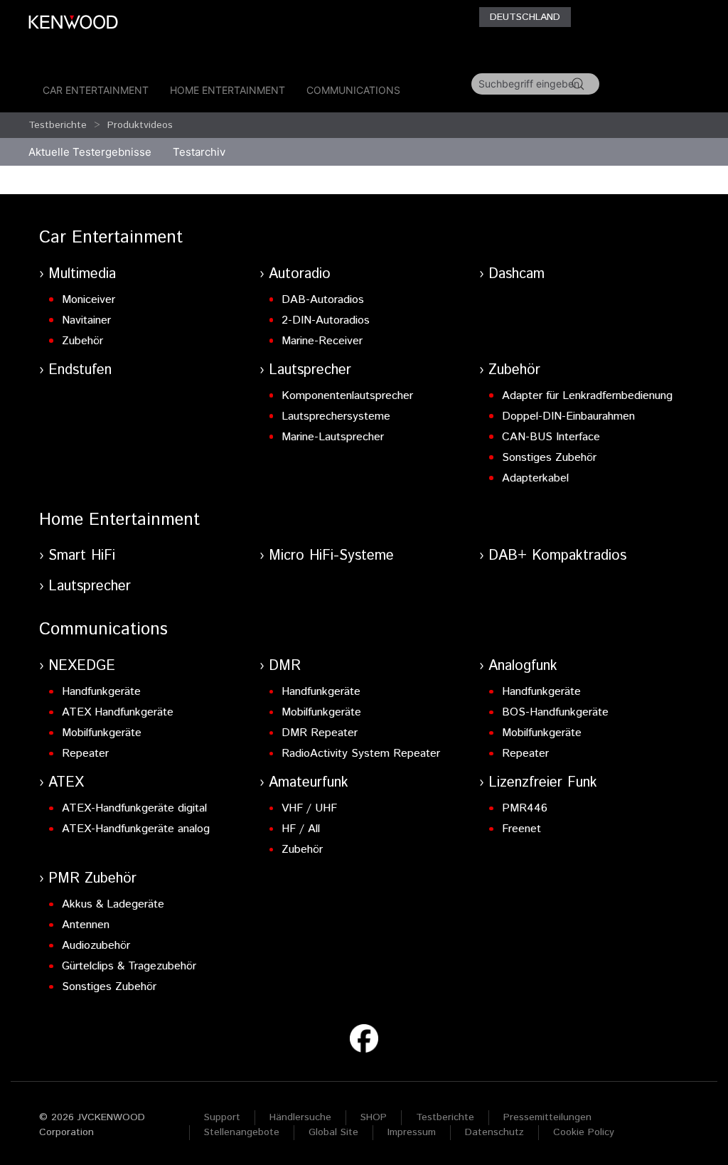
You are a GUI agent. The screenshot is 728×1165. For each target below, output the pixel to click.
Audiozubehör (96, 945)
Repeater (85, 753)
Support (222, 1117)
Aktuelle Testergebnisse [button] (89, 152)
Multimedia (82, 274)
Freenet (521, 829)
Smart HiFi (81, 556)
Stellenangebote (241, 1132)
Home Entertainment (227, 90)
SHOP (373, 1117)
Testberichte (57, 125)
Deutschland (525, 17)
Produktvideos (140, 125)
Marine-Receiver (322, 341)
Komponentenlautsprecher (347, 396)
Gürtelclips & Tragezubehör (129, 966)
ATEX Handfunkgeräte (117, 712)
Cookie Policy (583, 1132)
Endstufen (80, 370)
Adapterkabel (535, 478)
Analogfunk (522, 666)
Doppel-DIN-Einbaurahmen (568, 416)
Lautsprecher (310, 370)
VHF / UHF (309, 808)
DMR (285, 666)
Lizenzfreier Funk (542, 782)
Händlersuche (300, 1117)
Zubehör (82, 341)
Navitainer (86, 320)
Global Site (333, 1132)
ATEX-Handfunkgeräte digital (134, 808)
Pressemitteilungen (547, 1117)
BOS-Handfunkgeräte (555, 712)
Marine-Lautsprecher (333, 437)
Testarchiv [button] (199, 152)
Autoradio (300, 274)
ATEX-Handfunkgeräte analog (136, 829)
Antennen (85, 925)
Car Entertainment (96, 90)
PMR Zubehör (92, 878)
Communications (353, 90)
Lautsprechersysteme (336, 416)
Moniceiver (88, 300)
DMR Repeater (320, 733)
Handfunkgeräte (101, 691)
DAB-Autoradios (323, 300)
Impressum (411, 1132)
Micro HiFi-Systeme (331, 556)
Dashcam (516, 274)
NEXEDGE (81, 666)
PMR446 (524, 808)
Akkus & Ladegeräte (113, 904)
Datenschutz (494, 1132)
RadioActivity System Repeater (361, 753)
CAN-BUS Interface (551, 437)
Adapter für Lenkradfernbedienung (587, 396)
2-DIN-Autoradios (326, 320)
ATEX (66, 782)
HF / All (301, 829)
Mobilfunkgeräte (101, 733)
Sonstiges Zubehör (549, 457)
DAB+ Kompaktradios (557, 556)
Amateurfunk (308, 782)
